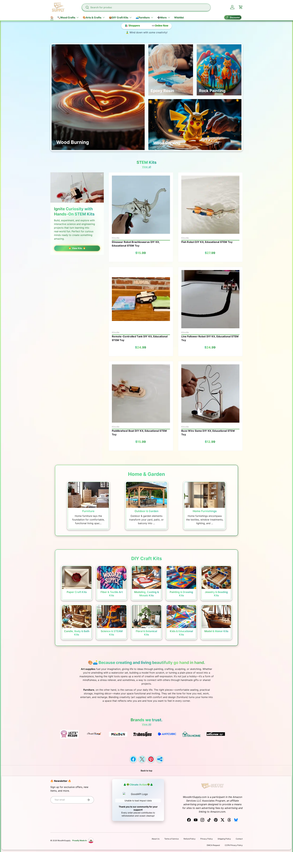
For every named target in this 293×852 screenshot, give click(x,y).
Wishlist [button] (179, 17)
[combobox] (146, 7)
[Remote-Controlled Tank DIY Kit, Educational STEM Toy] (141, 299)
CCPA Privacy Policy (234, 845)
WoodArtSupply (64, 840)
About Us (155, 839)
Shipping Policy (224, 839)
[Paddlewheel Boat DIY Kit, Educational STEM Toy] (141, 393)
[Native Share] (159, 759)
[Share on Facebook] (133, 759)
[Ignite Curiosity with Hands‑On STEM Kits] (77, 187)
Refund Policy (189, 839)
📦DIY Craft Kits (118, 17)
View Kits (77, 248)
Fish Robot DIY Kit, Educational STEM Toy (206, 241)
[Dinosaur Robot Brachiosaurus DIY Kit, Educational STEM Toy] (141, 205)
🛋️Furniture (143, 17)
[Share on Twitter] (142, 759)
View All (146, 724)
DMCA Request (213, 845)
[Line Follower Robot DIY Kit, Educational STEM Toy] (210, 299)
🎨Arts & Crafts (92, 17)
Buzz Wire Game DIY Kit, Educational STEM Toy (208, 432)
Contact (239, 839)
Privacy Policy (206, 839)
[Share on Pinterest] (151, 759)
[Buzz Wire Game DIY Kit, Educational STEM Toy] (210, 393)
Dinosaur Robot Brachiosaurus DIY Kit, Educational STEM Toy (136, 243)
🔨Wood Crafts (66, 17)
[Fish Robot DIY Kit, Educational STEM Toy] (210, 205)
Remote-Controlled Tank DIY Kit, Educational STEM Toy (140, 338)
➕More (162, 17)
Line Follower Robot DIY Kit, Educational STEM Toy (210, 338)
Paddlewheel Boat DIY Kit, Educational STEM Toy (139, 432)
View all (146, 166)
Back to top (146, 770)
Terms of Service (171, 839)
